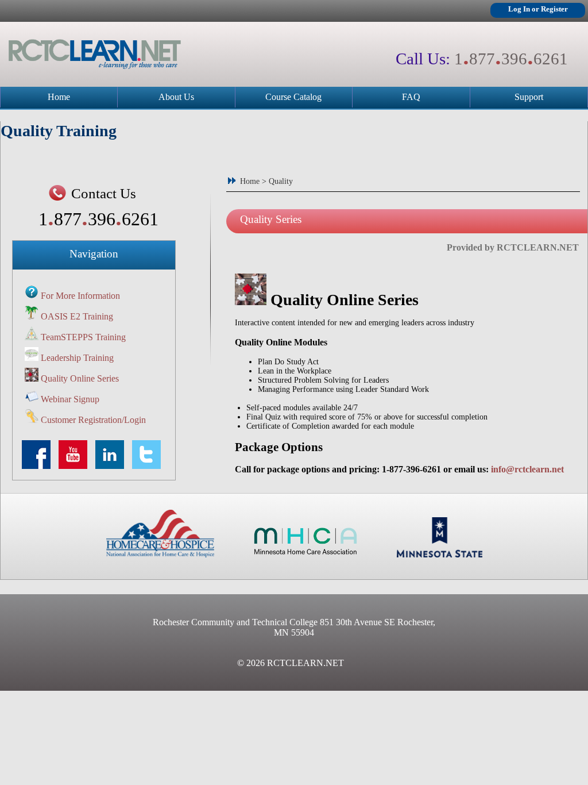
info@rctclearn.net (527, 469)
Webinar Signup (70, 399)
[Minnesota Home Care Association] (305, 554)
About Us (176, 97)
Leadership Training (77, 358)
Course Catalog (293, 97)
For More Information (80, 296)
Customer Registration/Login (93, 420)
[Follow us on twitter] (149, 466)
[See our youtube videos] (76, 466)
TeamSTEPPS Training (83, 337)
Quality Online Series (80, 378)
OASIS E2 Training (77, 316)
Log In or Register (538, 9)
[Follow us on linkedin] (112, 466)
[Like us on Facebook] (39, 466)
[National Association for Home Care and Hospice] (160, 554)
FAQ (411, 97)
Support (528, 97)
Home (59, 97)
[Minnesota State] (439, 554)
